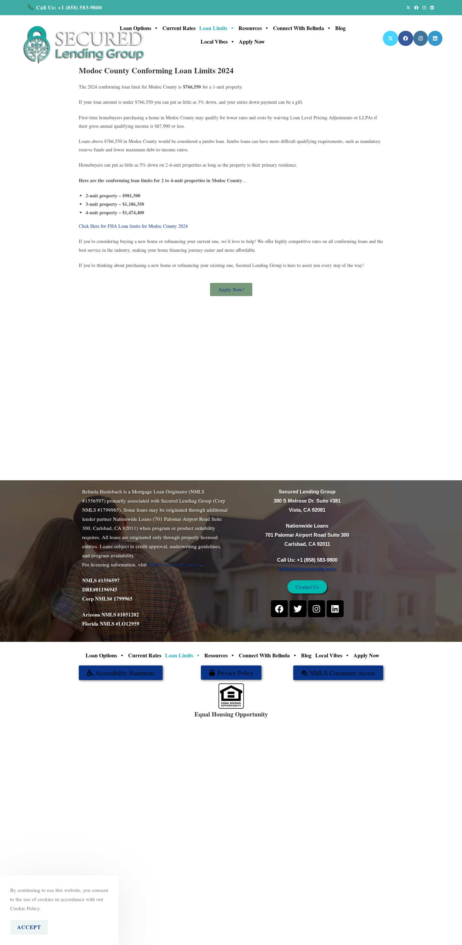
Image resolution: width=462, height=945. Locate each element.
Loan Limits (213, 28)
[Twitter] (298, 608)
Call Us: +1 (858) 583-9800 (69, 7)
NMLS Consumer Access (174, 564)
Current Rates (178, 28)
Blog (340, 28)
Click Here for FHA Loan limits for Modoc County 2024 (133, 226)
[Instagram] (316, 608)
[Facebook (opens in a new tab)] (416, 7)
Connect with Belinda (298, 28)
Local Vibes (214, 41)
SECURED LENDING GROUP (253, 721)
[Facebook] (279, 608)
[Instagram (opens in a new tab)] (424, 7)
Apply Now (252, 41)
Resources (250, 28)
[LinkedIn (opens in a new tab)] (431, 7)
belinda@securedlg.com (307, 569)
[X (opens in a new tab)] (408, 7)
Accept (29, 927)
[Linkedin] (335, 608)
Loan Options (135, 28)
